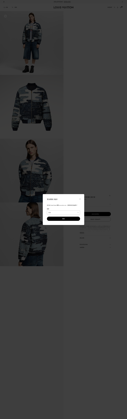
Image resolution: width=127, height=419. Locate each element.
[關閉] (80, 199)
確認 (63, 219)
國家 (48, 209)
